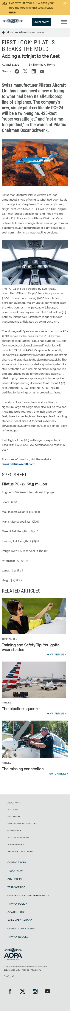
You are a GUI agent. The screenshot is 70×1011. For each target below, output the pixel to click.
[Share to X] (25, 71)
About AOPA (13, 803)
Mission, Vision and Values (22, 823)
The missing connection (23, 769)
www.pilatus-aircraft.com (18, 464)
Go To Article (55, 654)
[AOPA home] (12, 22)
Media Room (15, 870)
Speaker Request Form (20, 851)
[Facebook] (10, 991)
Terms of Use (16, 887)
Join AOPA (12, 810)
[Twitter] (22, 991)
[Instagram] (35, 991)
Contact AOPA (16, 862)
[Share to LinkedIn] (33, 71)
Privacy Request (18, 936)
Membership (14, 816)
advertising (15, 879)
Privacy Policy (17, 903)
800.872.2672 (10, 976)
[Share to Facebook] (17, 71)
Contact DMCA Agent (21, 928)
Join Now (42, 21)
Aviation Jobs (16, 912)
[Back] (4, 32)
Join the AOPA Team (18, 837)
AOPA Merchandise (19, 920)
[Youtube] (47, 991)
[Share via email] (42, 71)
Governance (14, 830)
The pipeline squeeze (21, 708)
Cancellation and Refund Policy (29, 895)
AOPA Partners (15, 844)
